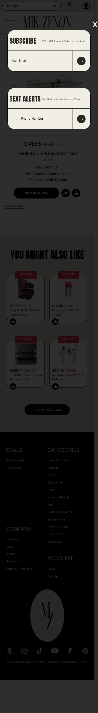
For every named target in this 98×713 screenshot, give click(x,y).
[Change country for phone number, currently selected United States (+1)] (13, 119)
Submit (81, 119)
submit (81, 61)
